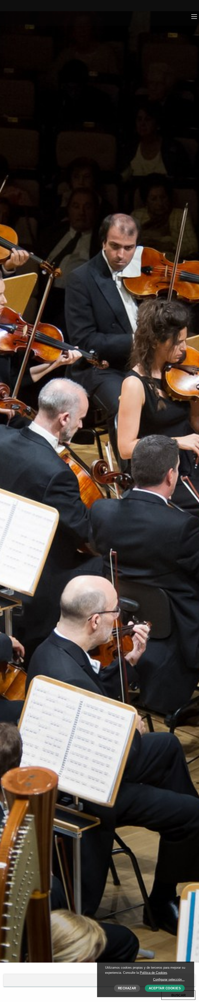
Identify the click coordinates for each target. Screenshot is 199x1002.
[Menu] (194, 16)
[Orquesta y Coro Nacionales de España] (33, 18)
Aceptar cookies (165, 988)
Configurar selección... (169, 979)
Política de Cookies (153, 973)
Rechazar (127, 988)
